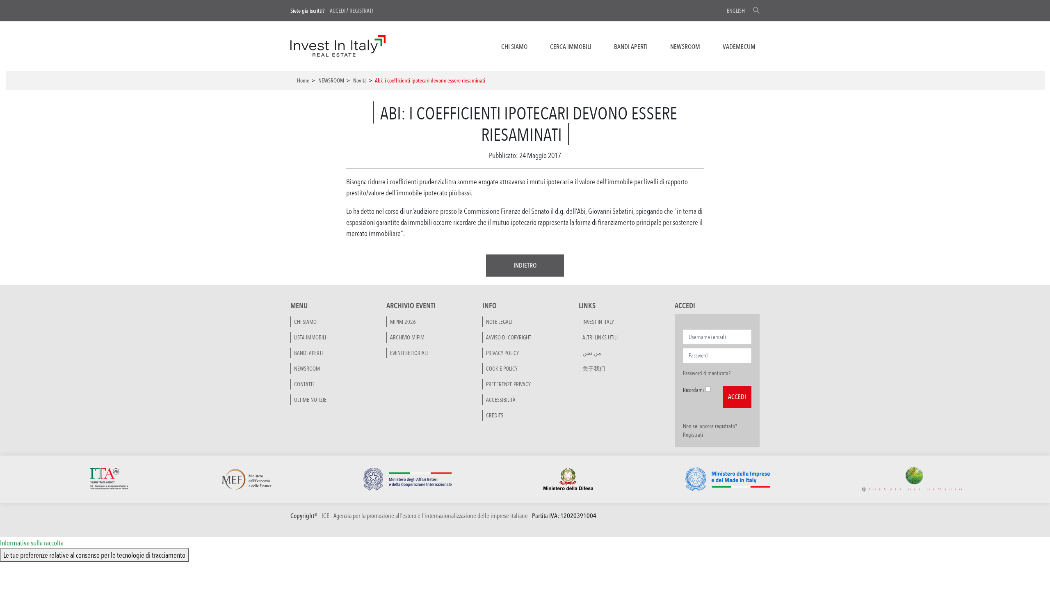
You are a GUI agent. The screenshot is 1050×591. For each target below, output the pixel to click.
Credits (494, 415)
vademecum (739, 46)
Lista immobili (310, 337)
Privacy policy (502, 353)
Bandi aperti (631, 46)
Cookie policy (502, 368)
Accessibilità (501, 399)
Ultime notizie (310, 399)
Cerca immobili (570, 46)
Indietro (525, 265)
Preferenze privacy (508, 384)
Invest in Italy (598, 321)
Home (303, 80)
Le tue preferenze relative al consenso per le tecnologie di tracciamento (94, 554)
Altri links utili (600, 337)
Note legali (499, 321)
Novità (360, 80)
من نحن (591, 353)
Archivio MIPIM (407, 337)
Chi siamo (514, 46)
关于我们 (593, 368)
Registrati (361, 10)
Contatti (304, 384)
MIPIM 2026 (403, 321)
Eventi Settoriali (409, 353)
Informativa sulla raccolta (32, 542)
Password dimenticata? (706, 373)
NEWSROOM (685, 46)
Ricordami (693, 390)
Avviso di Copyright (508, 337)
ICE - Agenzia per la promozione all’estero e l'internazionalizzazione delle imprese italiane (425, 516)
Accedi (337, 10)
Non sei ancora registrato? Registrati (710, 430)
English (736, 10)
